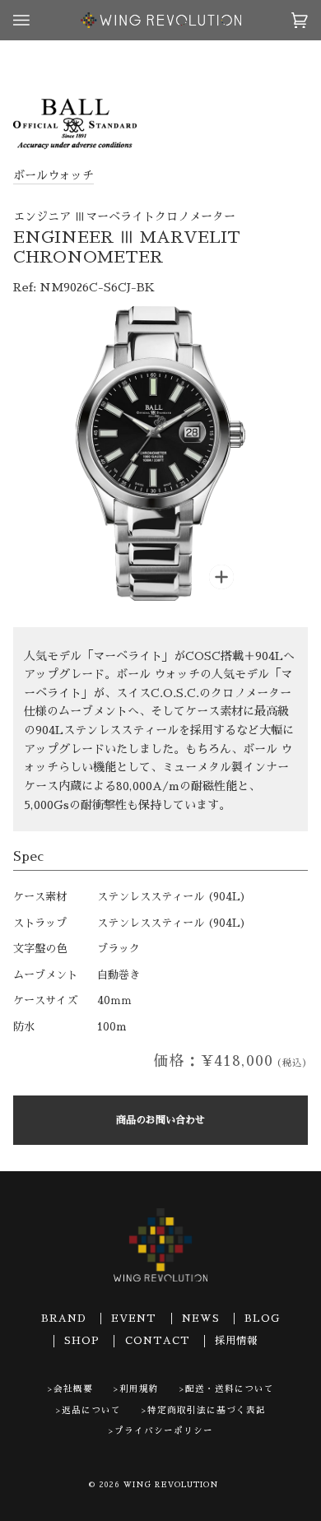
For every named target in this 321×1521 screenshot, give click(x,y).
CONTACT (157, 1341)
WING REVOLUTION (171, 1485)
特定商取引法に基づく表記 (206, 1410)
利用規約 (139, 1388)
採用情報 (236, 1341)
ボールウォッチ (53, 175)
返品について (91, 1410)
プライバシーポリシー (163, 1430)
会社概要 (73, 1388)
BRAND (63, 1318)
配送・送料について (229, 1388)
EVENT (133, 1318)
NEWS (201, 1318)
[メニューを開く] (38, 20)
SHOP (82, 1341)
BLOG (262, 1318)
